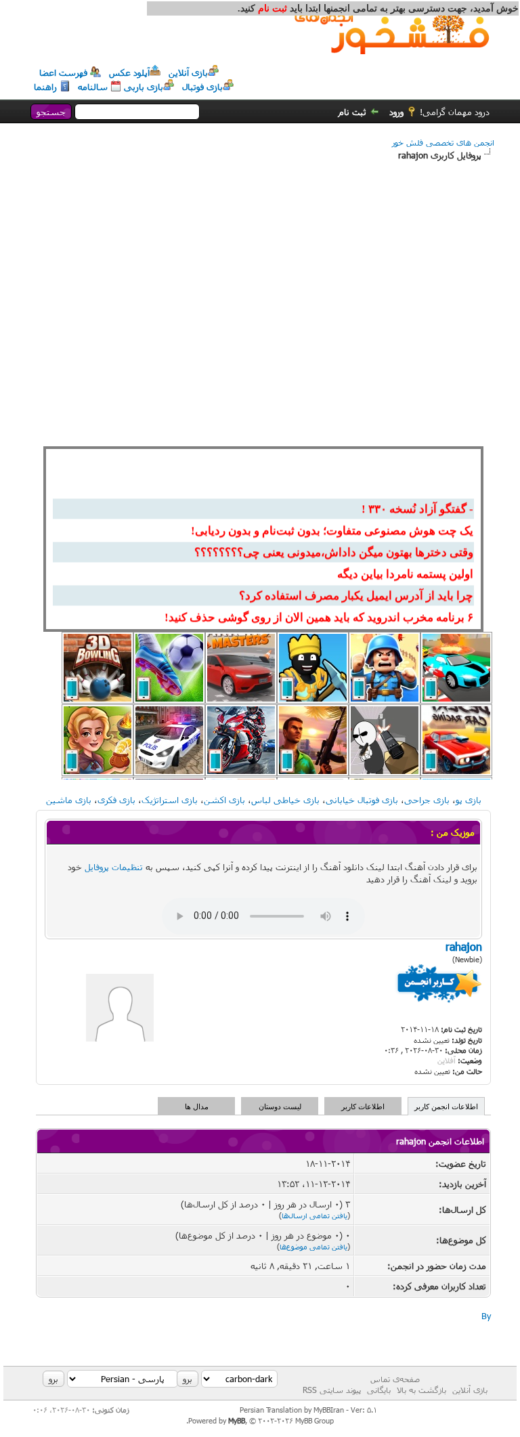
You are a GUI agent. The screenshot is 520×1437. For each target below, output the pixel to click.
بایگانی (379, 1389)
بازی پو (468, 799)
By (486, 1315)
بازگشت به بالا (421, 1389)
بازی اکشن (224, 799)
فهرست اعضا (63, 72)
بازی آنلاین (188, 72)
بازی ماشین (68, 799)
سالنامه (93, 86)
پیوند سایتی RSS (332, 1389)
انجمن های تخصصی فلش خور (443, 142)
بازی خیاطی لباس (285, 799)
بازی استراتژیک (170, 799)
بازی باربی (143, 86)
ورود (396, 111)
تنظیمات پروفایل (114, 866)
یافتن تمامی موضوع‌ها (313, 1246)
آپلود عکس (129, 72)
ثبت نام (352, 111)
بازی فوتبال (202, 86)
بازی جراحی (427, 799)
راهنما (45, 86)
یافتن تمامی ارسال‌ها (314, 1215)
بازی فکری (116, 799)
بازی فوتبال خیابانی (362, 799)
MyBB (236, 1420)
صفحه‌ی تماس (395, 1379)
